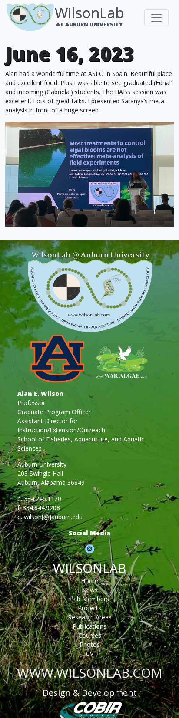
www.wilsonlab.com (89, 673)
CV (89, 653)
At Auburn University (89, 24)
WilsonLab (89, 13)
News (90, 590)
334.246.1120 (42, 498)
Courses (89, 635)
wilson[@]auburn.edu (53, 517)
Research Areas (90, 617)
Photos (90, 644)
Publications (89, 626)
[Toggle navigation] (156, 17)
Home (89, 580)
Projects (89, 608)
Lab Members (89, 599)
